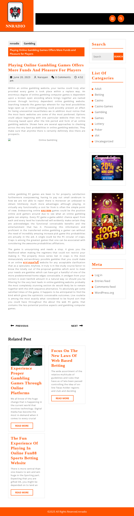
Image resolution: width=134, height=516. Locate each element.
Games (99, 118)
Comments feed (105, 287)
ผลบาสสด (46, 210)
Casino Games (104, 106)
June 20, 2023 (22, 77)
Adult (98, 89)
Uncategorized (104, 141)
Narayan (43, 77)
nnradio (15, 26)
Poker (98, 129)
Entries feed (102, 281)
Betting (99, 94)
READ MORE (24, 426)
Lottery (99, 124)
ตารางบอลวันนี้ (31, 262)
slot (97, 135)
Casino (99, 100)
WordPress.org (104, 292)
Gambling (29, 43)
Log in (98, 275)
